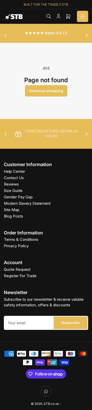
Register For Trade (20, 275)
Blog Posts (13, 216)
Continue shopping (46, 91)
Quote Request (17, 269)
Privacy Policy (16, 245)
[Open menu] (82, 16)
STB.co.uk (51, 404)
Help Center (14, 171)
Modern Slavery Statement (27, 203)
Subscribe (70, 322)
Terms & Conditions (21, 239)
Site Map (11, 209)
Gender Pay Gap (18, 197)
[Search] (48, 16)
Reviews (11, 184)
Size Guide (13, 190)
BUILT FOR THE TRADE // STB (46, 4)
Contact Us (14, 177)
